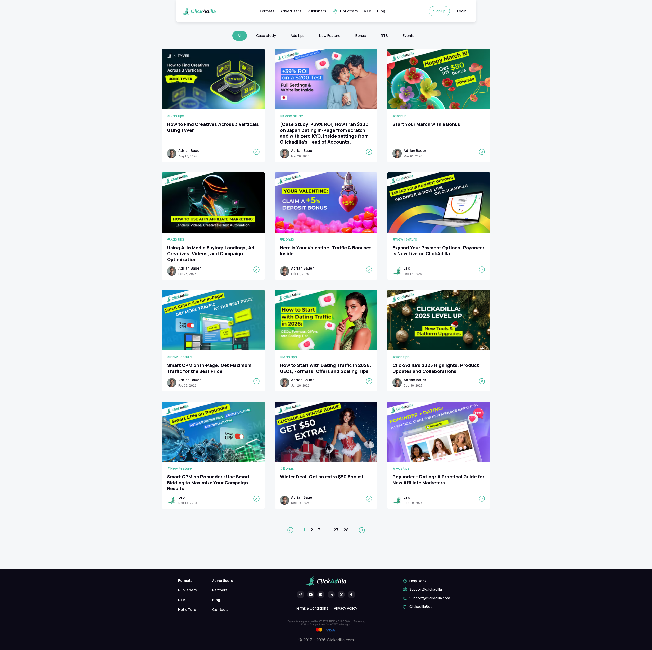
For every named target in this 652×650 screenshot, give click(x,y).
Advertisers (290, 11)
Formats (267, 11)
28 (346, 530)
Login (461, 11)
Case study (266, 35)
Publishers (316, 11)
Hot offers (349, 11)
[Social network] (300, 594)
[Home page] (198, 11)
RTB (367, 11)
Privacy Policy (345, 608)
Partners (220, 590)
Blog (381, 11)
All (239, 35)
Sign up (439, 11)
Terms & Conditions (311, 608)
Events (408, 35)
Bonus (360, 35)
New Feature (330, 35)
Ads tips (297, 35)
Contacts (220, 609)
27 (336, 530)
